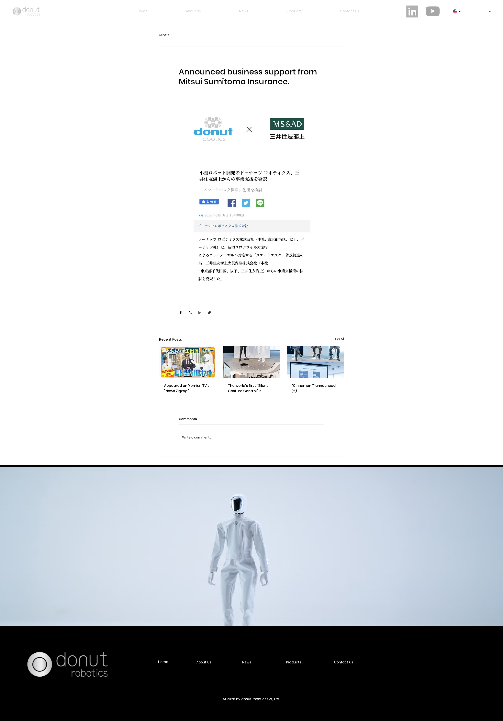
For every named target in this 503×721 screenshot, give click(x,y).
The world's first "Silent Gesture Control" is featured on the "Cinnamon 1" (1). (248, 388)
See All (339, 339)
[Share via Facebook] (181, 312)
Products (293, 662)
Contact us (343, 662)
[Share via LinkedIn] (200, 312)
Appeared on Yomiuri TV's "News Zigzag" (186, 388)
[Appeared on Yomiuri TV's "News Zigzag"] (187, 362)
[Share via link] (209, 312)
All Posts (164, 34)
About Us (203, 662)
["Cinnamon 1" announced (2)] (315, 362)
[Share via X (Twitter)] (190, 312)
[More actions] (321, 61)
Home (163, 662)
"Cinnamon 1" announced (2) (314, 388)
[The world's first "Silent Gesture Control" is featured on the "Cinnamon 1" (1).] (251, 362)
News (246, 662)
